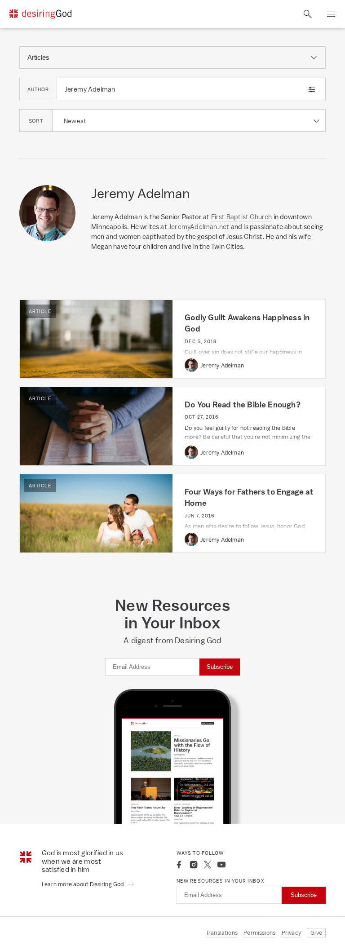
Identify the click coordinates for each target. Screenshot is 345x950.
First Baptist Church (241, 216)
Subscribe (220, 666)
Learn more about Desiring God (83, 884)
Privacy (291, 933)
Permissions (259, 933)
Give (316, 933)
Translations (222, 933)
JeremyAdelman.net (198, 226)
